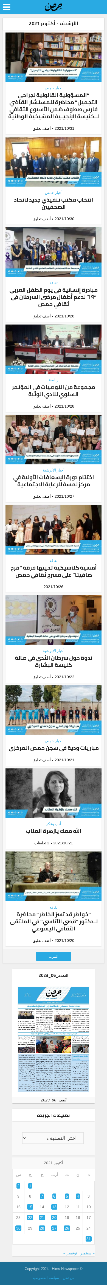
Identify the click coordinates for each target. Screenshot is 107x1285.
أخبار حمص (54, 88)
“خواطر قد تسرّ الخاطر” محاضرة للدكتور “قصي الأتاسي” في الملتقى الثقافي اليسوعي (54, 921)
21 (42, 1217)
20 (54, 1217)
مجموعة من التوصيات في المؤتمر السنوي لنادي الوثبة (53, 390)
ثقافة (53, 283)
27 (54, 1228)
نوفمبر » (70, 1253)
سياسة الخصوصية (45, 1278)
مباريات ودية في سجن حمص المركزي (54, 748)
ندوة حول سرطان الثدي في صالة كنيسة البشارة (53, 661)
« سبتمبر (87, 1253)
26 (67, 1228)
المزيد (53, 956)
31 (88, 1239)
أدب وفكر (53, 824)
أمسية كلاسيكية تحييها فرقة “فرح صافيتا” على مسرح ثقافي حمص (53, 571)
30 (18, 1228)
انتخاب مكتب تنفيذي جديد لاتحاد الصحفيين (53, 203)
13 (54, 1207)
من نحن (69, 1278)
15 (30, 1207)
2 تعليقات (41, 843)
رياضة (53, 380)
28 (42, 1228)
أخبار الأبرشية (53, 470)
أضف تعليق (42, 128)
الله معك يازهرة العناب (53, 831)
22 (30, 1217)
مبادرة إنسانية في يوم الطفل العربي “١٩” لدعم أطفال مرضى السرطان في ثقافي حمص (53, 297)
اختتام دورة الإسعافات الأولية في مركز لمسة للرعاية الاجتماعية (53, 480)
